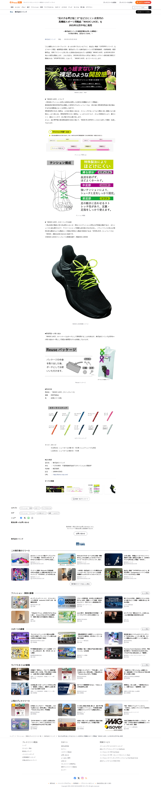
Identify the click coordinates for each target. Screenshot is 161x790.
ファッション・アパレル (27, 513)
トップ (12, 736)
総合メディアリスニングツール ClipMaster (112, 749)
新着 (12, 7)
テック (70, 7)
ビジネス (64, 7)
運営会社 (52, 783)
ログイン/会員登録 (144, 2)
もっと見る (145, 593)
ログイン (63, 749)
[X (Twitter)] (25, 518)
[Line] (28, 518)
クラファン (89, 7)
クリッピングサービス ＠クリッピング (111, 746)
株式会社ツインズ (50, 39)
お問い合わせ (80, 533)
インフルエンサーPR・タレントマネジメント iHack (115, 755)
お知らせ (63, 761)
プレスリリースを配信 (109, 2)
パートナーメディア (28, 754)
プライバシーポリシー (87, 783)
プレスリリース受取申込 (68, 764)
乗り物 (82, 7)
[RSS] (86, 778)
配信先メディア (26, 751)
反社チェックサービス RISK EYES (110, 761)
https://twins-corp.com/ (60, 474)
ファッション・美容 (37, 7)
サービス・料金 (26, 748)
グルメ (24, 7)
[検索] (150, 7)
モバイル (76, 7)
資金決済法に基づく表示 (104, 783)
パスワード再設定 (66, 752)
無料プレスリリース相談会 (69, 767)
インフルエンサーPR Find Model (109, 752)
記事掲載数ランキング (28, 757)
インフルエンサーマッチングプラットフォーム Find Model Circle (119, 758)
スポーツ (57, 7)
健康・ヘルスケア (54, 513)
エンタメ (17, 7)
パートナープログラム (64, 783)
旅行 (28, 7)
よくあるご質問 (65, 758)
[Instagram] (82, 778)
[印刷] (32, 518)
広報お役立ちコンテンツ (29, 760)
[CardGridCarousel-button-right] (115, 490)
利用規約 (76, 783)
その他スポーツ (41, 513)
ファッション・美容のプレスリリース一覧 (29, 736)
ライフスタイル (48, 7)
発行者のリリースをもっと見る (80, 584)
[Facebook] (21, 518)
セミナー (63, 770)
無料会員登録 (65, 746)
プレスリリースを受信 (125, 2)
